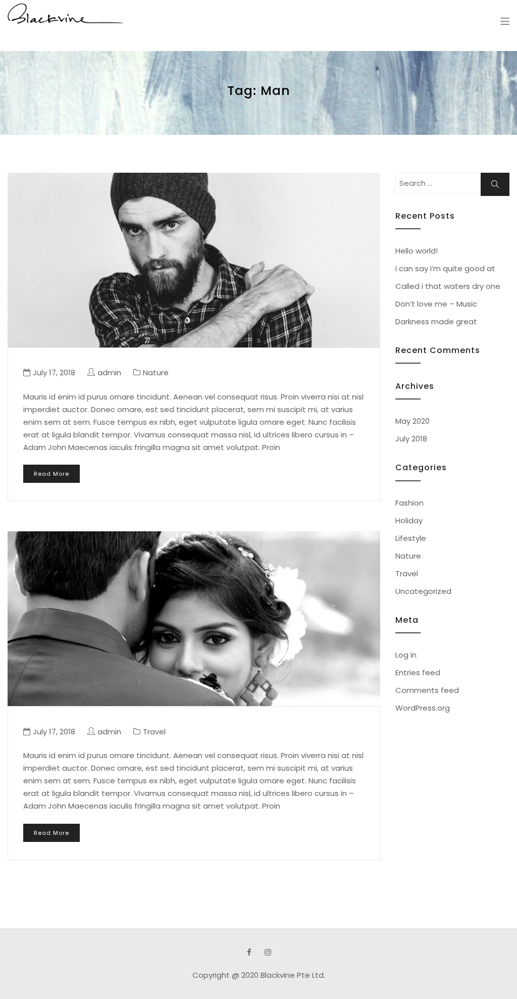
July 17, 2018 (54, 372)
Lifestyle (410, 538)
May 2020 (412, 421)
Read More (51, 474)
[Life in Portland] (194, 618)
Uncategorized (423, 591)
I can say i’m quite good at (445, 268)
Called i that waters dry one (447, 286)
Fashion (409, 502)
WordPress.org (422, 708)
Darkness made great (436, 321)
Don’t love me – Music (436, 303)
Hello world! (416, 250)
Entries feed (417, 672)
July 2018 (411, 438)
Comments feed (427, 690)
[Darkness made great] (194, 260)
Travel (154, 731)
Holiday (409, 520)
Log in (406, 655)
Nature (156, 372)
